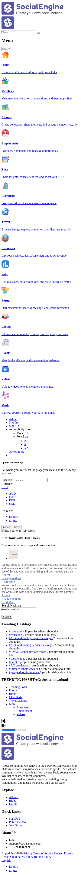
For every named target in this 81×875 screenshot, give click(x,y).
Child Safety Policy (21, 856)
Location (7, 480)
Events (13, 804)
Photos (13, 690)
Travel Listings (18, 700)
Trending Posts (18, 687)
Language (7, 510)
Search (7, 616)
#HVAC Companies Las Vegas (28, 651)
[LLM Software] (13, 554)
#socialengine (17, 658)
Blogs (12, 693)
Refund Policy (42, 856)
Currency (7, 483)
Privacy (27, 853)
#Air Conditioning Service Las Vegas (31, 645)
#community (17, 631)
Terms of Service (43, 853)
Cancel (7, 527)
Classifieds (15, 697)
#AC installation (19, 665)
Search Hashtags (11, 605)
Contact (58, 853)
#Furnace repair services (24, 668)
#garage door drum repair (24, 672)
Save (17, 527)
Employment (24, 710)
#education (16, 634)
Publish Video (17, 822)
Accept (6, 574)
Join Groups (16, 825)
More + (13, 704)
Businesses (23, 707)
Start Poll (14, 818)
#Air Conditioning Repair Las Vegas (31, 638)
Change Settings (11, 578)
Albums (13, 797)
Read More (8, 581)
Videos (21, 714)
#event (13, 662)
